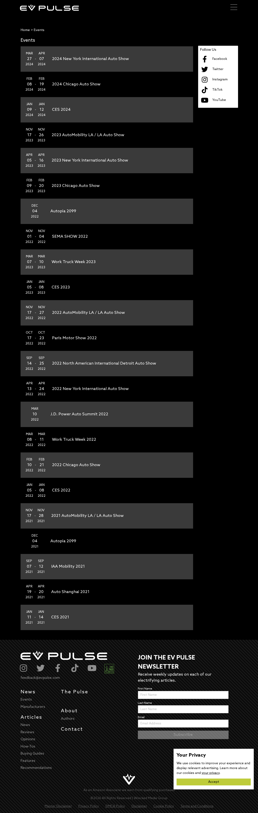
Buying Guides (32, 753)
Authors (68, 719)
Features (28, 761)
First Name (145, 689)
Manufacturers (33, 707)
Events (26, 699)
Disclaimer (139, 806)
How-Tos (28, 746)
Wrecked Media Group (150, 798)
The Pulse (74, 692)
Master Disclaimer (58, 806)
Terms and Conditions (196, 806)
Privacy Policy (88, 806)
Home (25, 30)
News (28, 692)
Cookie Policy (163, 806)
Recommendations (36, 768)
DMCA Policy (115, 806)
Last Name (145, 703)
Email (141, 717)
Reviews (27, 732)
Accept (213, 782)
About (69, 711)
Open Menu (233, 7)
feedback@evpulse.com (40, 678)
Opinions (28, 739)
